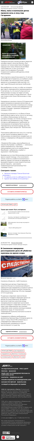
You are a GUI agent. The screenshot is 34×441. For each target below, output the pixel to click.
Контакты (4, 377)
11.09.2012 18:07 (5, 7)
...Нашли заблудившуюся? (14, 227)
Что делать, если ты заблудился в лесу (17, 177)
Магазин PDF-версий (8, 382)
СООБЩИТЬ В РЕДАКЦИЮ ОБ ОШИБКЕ (13, 384)
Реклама (4, 371)
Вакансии (12, 371)
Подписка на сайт (16, 377)
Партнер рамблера (15, 432)
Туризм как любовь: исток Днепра (16, 179)
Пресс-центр (23, 368)
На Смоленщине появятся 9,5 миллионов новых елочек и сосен (18, 212)
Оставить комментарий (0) (17, 191)
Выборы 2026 (21, 382)
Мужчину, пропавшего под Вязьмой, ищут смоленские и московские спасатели (19, 217)
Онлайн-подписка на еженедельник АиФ (16, 379)
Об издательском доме (9, 368)
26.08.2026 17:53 (5, 243)
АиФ (14, 278)
